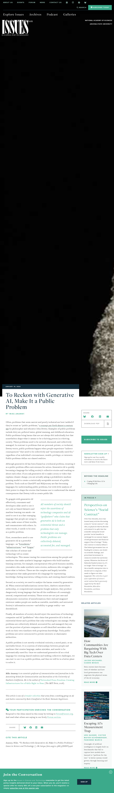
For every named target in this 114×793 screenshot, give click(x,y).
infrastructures (14, 547)
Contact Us (56, 2)
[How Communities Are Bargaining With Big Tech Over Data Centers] (96, 623)
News (42, 2)
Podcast (52, 14)
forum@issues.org (64, 713)
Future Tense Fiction (18, 21)
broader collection (33, 695)
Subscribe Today (100, 7)
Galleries (69, 14)
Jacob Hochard (93, 660)
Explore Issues (13, 14)
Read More (90, 682)
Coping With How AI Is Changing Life (96, 482)
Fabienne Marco (93, 740)
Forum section (54, 717)
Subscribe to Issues (95, 439)
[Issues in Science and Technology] (15, 28)
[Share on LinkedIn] (36, 727)
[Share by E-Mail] (42, 727)
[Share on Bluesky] (25, 727)
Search (82, 7)
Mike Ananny (17, 413)
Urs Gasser (90, 735)
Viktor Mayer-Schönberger (95, 736)
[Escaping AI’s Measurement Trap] (96, 706)
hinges (30, 547)
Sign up (84, 782)
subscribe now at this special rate (24, 788)
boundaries (24, 544)
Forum (32, 2)
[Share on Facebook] (31, 727)
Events (20, 2)
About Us (8, 2)
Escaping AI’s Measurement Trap (93, 727)
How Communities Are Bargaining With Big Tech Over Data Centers (96, 648)
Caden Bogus (91, 663)
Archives (35, 14)
